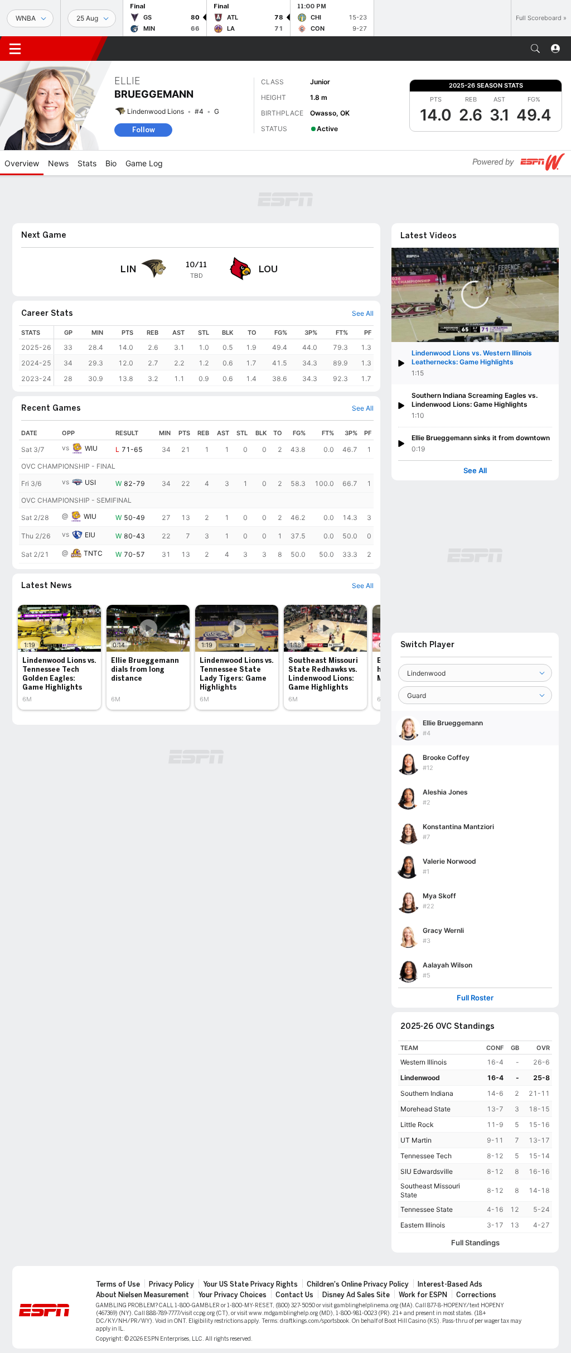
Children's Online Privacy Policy (358, 1284)
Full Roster (475, 998)
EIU (90, 535)
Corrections (476, 1295)
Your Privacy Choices (232, 1295)
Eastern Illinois (422, 1225)
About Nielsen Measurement (142, 1295)
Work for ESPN (423, 1295)
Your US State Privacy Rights (250, 1284)
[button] (535, 48)
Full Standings (475, 1243)
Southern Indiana (426, 1093)
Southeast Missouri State (430, 1190)
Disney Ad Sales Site (356, 1295)
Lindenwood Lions (155, 111)
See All (475, 470)
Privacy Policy (171, 1284)
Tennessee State (426, 1209)
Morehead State (425, 1109)
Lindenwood (420, 1077)
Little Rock (417, 1124)
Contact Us (294, 1295)
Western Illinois (423, 1062)
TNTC (93, 553)
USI (90, 482)
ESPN (66, 48)
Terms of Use (118, 1284)
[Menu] (15, 48)
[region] (214, 355)
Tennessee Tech (426, 1156)
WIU (91, 448)
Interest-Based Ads (450, 1284)
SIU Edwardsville (426, 1171)
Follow (143, 130)
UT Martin (416, 1140)
